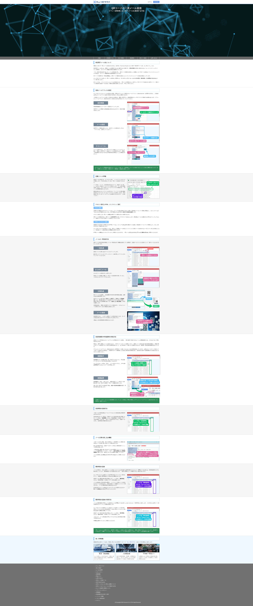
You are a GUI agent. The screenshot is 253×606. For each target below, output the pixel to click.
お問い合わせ (154, 58)
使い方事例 (121, 58)
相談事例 (132, 58)
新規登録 (156, 1)
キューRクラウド (131, 542)
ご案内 (99, 58)
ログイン (150, 1)
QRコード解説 (143, 58)
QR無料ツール (110, 58)
